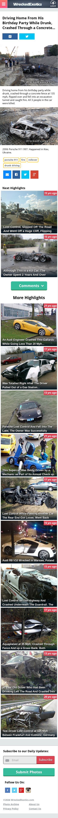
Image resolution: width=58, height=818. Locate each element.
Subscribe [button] (45, 760)
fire (23, 159)
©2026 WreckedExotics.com (18, 799)
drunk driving (12, 165)
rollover (32, 159)
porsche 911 (11, 159)
